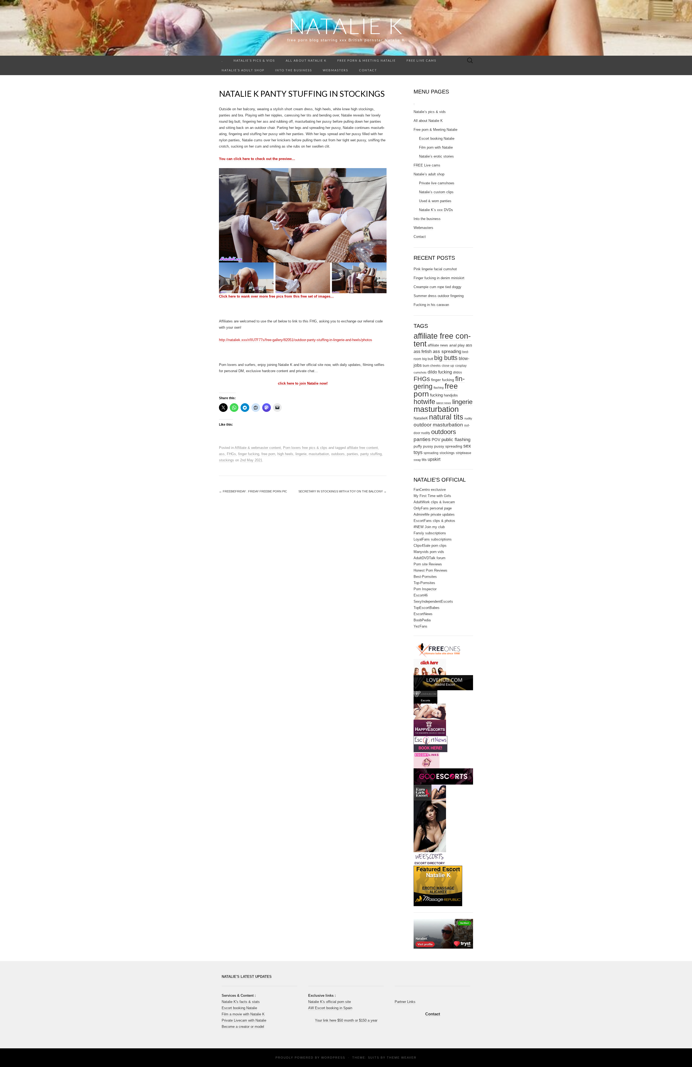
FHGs (231, 454)
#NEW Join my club (429, 527)
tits (424, 459)
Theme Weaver (402, 1057)
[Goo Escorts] (443, 776)
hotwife (424, 401)
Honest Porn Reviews (430, 570)
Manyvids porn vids (429, 552)
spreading (431, 453)
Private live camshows (436, 183)
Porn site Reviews (428, 564)
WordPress (333, 1057)
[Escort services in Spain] (427, 760)
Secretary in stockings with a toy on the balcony (342, 491)
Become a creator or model (243, 1027)
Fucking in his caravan (431, 305)
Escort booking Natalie (436, 138)
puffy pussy (423, 446)
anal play (457, 345)
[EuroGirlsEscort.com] (430, 792)
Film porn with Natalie (436, 147)
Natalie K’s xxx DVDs (436, 210)
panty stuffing (371, 454)
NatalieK (421, 418)
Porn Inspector (425, 589)
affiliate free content (362, 448)
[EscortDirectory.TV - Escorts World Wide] (430, 711)
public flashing (455, 439)
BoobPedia (422, 620)
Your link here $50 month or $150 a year (346, 1020)
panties (352, 454)
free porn (268, 454)
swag (417, 459)
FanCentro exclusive (430, 490)
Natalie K (346, 26)
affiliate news (438, 345)
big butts (446, 357)
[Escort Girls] (430, 744)
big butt (427, 359)
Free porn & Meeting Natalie (366, 60)
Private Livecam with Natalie (244, 1020)
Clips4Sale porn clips (430, 545)
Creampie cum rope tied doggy (437, 287)
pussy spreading (448, 446)
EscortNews (423, 614)
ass (222, 454)
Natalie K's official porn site (329, 1002)
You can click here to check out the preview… (257, 159)
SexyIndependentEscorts (433, 601)
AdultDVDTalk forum (429, 558)
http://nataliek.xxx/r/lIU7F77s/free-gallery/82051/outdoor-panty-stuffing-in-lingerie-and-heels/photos (295, 340)
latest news (443, 403)
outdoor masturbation (438, 425)
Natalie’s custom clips (436, 192)
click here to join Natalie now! (303, 383)
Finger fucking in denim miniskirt (439, 278)
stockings (226, 460)
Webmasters (335, 70)
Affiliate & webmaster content (258, 448)
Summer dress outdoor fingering (439, 296)
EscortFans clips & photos (434, 521)
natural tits (446, 417)
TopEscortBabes (427, 608)
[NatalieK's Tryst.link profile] (443, 933)
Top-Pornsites (424, 583)
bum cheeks (432, 366)
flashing (439, 387)
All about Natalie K (306, 60)
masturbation (319, 454)
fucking (436, 395)
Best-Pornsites (425, 577)
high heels (285, 454)
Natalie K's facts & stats (241, 1002)
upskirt (434, 459)
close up (448, 366)
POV (436, 439)
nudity (468, 418)
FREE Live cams (421, 60)
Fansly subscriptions (430, 533)
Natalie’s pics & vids (254, 60)
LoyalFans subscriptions (433, 539)
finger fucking (248, 454)
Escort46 (421, 595)
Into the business (293, 70)
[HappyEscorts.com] (430, 727)
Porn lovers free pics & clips (305, 448)
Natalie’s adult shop (243, 70)
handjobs (451, 395)
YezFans (420, 626)
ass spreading (447, 351)
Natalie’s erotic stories (436, 156)
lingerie (301, 454)
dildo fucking (440, 372)
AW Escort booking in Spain (330, 1008)
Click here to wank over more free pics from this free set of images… (276, 296)
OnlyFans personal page (433, 508)
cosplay (461, 366)
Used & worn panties (435, 201)
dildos (457, 372)
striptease (463, 453)
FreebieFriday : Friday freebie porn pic (253, 491)
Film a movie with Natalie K (243, 1014)
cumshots (420, 372)
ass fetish (423, 351)
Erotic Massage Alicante (438, 890)
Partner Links (405, 1002)
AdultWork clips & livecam (434, 502)
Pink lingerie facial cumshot (435, 269)
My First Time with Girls (432, 496)
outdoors (338, 454)
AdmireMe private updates (434, 514)
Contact (368, 70)
